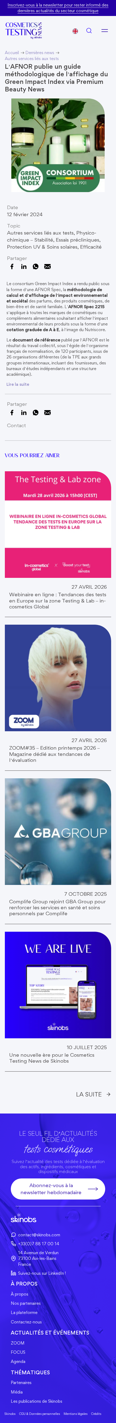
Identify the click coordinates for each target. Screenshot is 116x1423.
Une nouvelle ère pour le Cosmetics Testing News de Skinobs (51, 1058)
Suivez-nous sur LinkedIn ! (42, 1273)
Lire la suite (17, 384)
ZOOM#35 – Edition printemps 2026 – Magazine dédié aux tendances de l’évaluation (54, 754)
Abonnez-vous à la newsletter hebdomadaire (51, 1188)
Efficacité (91, 247)
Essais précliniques (77, 240)
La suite (89, 1094)
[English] (75, 31)
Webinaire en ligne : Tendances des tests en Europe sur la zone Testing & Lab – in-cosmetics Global (57, 601)
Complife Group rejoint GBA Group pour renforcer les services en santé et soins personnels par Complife (57, 908)
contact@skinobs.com (39, 1234)
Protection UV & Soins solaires (42, 247)
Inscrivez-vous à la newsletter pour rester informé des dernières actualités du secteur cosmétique (58, 7)
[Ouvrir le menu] (105, 31)
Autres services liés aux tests (40, 233)
